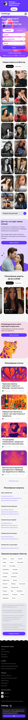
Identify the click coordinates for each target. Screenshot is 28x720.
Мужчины (20, 30)
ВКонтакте (6, 693)
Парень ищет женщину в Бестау (9, 539)
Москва (3, 649)
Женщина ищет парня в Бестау (9, 527)
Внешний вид (4, 683)
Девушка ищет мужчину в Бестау (10, 548)
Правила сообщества (6, 675)
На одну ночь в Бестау (7, 496)
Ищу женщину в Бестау (7, 536)
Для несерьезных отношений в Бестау (11, 498)
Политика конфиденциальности (8, 668)
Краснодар (4, 654)
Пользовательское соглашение (8, 663)
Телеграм (6, 696)
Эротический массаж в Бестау (9, 500)
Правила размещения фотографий (9, 666)
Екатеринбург (4, 656)
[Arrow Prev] (12, 317)
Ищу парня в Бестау (6, 523)
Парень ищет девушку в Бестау (9, 512)
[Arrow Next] (16, 317)
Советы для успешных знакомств (9, 678)
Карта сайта (4, 685)
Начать (14, 9)
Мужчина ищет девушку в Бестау (10, 514)
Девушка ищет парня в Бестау (9, 525)
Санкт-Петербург (5, 651)
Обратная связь (5, 680)
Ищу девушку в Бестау (7, 509)
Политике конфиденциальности (10, 713)
